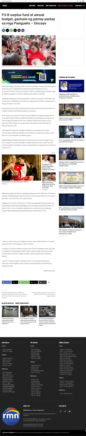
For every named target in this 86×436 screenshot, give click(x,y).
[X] (80, 1)
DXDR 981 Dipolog (8, 379)
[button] (84, 6)
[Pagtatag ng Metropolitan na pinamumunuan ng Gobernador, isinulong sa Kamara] (71, 86)
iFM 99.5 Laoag (35, 353)
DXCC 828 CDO (7, 374)
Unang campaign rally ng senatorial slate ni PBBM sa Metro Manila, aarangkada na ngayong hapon (43, 294)
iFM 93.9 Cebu (35, 367)
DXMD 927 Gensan (8, 381)
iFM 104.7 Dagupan (36, 351)
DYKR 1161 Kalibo (7, 363)
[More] (49, 282)
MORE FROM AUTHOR (22, 303)
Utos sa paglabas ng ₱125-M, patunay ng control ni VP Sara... (71, 141)
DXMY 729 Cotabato (8, 376)
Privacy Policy (65, 432)
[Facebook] (77, 1)
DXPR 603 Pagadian (8, 388)
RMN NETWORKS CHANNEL (65, 5)
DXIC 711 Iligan (6, 383)
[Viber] (23, 30)
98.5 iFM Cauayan (36, 358)
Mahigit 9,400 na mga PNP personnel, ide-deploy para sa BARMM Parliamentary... (71, 164)
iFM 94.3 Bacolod (35, 365)
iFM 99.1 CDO (34, 379)
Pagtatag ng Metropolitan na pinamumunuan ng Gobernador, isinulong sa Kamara (69, 96)
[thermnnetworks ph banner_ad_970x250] (29, 76)
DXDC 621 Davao (7, 377)
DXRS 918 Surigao (7, 390)
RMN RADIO (40, 5)
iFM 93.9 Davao (35, 381)
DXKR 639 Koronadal (8, 385)
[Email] (15, 30)
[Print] (19, 30)
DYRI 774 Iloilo (6, 362)
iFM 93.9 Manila (35, 355)
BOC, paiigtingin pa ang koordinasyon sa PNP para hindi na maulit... (71, 209)
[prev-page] (3, 329)
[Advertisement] (29, 226)
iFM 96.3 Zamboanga (37, 385)
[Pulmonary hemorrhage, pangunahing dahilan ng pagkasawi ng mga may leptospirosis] (10, 311)
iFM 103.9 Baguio (35, 349)
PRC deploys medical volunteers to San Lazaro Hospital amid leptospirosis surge (70, 231)
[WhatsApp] (11, 30)
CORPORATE (78, 5)
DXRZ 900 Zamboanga (9, 392)
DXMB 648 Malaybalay (9, 386)
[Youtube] (83, 1)
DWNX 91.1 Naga (35, 356)
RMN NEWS (32, 5)
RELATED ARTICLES (8, 303)
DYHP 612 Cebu (7, 360)
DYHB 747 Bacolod (8, 358)
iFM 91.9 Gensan (35, 383)
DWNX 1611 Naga (7, 351)
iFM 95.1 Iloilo (34, 369)
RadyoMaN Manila (6, 27)
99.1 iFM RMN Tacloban (37, 370)
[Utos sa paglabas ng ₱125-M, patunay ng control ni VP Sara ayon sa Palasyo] (71, 132)
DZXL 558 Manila (7, 349)
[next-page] (6, 329)
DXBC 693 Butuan (7, 372)
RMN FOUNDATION (51, 5)
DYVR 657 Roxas (7, 365)
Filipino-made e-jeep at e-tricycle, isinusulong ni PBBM (70, 119)
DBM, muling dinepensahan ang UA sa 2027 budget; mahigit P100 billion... (71, 187)
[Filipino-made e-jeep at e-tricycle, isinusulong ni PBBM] (71, 110)
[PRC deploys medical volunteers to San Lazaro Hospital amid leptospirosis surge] (71, 222)
